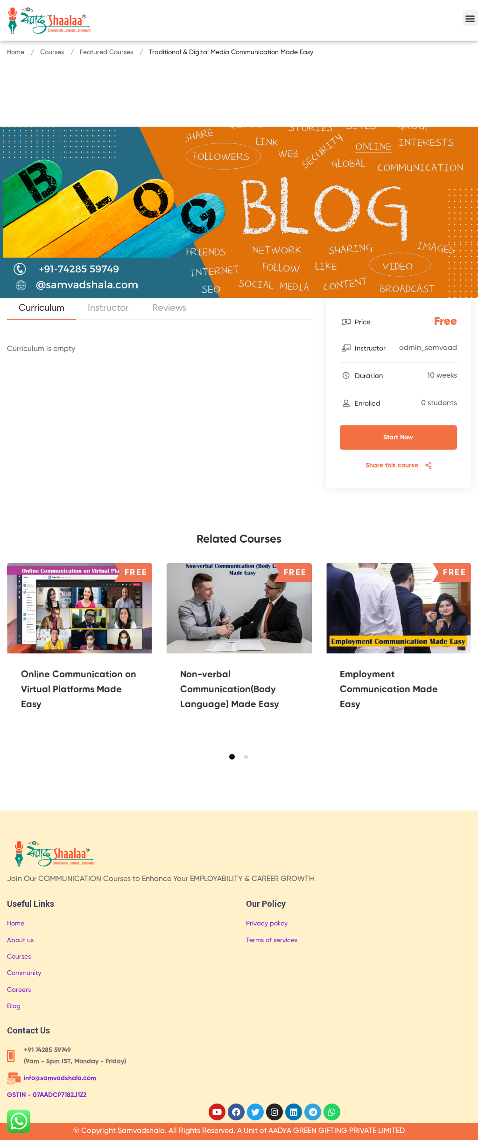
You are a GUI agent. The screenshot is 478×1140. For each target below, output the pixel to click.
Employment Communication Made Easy (389, 690)
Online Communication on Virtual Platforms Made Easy (78, 690)
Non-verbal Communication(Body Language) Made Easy (229, 690)
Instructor (108, 308)
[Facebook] (236, 1112)
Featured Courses (106, 52)
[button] (470, 18)
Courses (52, 52)
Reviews (169, 308)
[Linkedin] (293, 1112)
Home (15, 52)
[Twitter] (255, 1112)
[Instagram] (274, 1112)
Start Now (398, 437)
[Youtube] (217, 1112)
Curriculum (41, 308)
